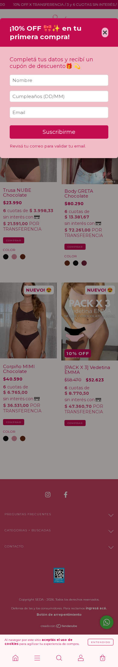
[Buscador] (59, 657)
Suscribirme (59, 132)
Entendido (100, 642)
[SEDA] (15, 657)
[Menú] (37, 657)
